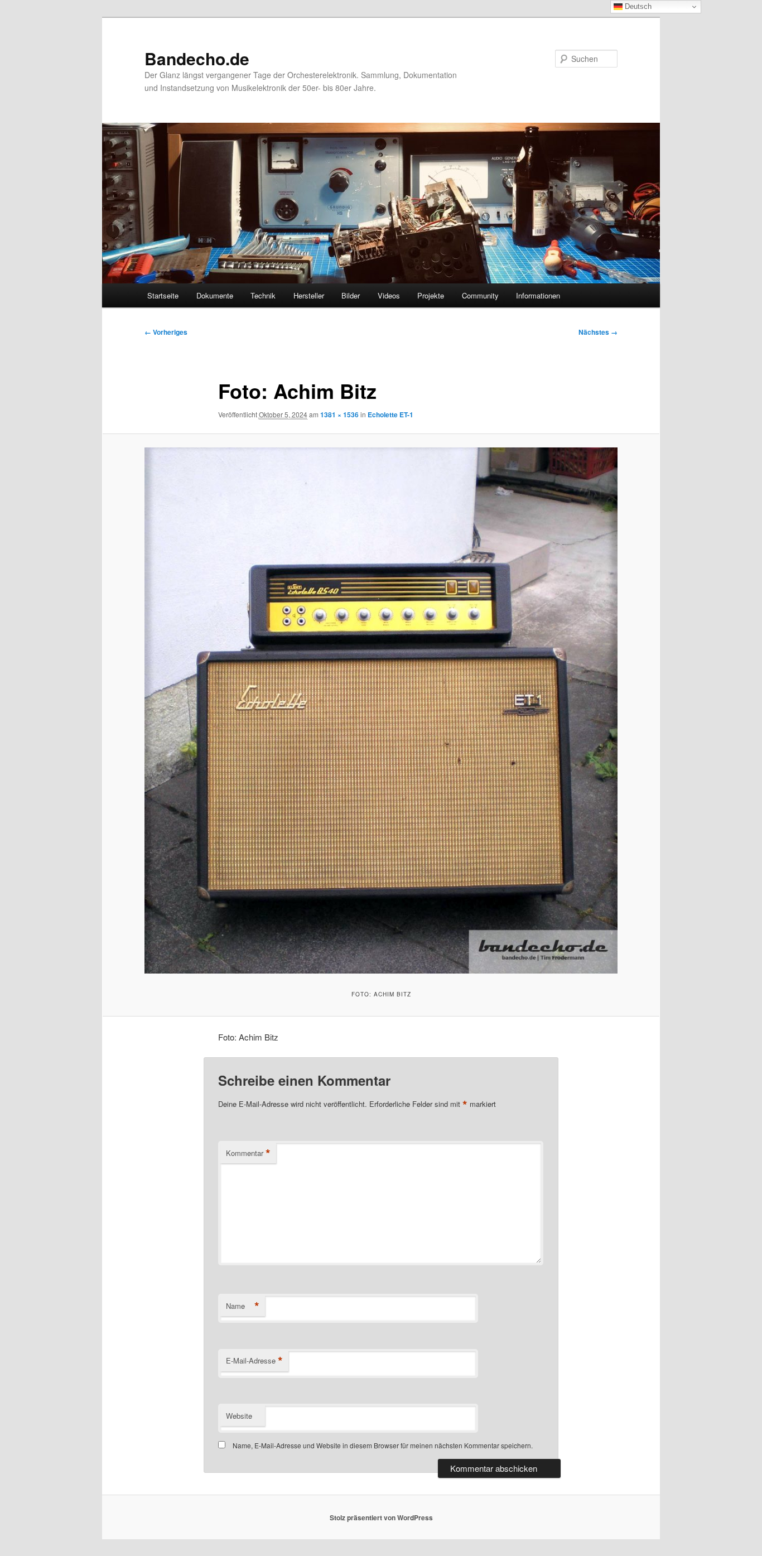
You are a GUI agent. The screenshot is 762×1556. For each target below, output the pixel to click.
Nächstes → (598, 332)
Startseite (163, 295)
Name (242, 1306)
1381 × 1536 (339, 415)
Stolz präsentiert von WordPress (381, 1517)
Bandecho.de (196, 58)
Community (480, 295)
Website (239, 1415)
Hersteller (308, 295)
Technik (263, 295)
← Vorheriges (165, 332)
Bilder (350, 295)
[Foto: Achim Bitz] (381, 710)
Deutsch (637, 6)
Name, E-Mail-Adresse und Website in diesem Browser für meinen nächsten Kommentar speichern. (383, 1445)
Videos (389, 295)
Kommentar (248, 1153)
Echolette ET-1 (390, 415)
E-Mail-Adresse (254, 1361)
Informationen (538, 295)
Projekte (430, 295)
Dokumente (214, 295)
